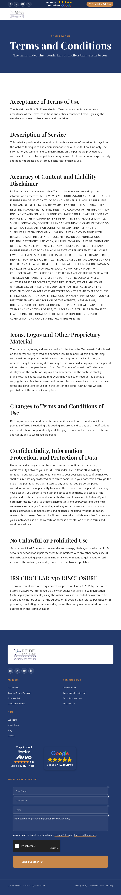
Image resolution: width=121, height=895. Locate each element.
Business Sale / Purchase (19, 693)
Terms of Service (96, 885)
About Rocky (13, 725)
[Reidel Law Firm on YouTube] (22, 4)
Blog (10, 730)
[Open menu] (109, 14)
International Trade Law (74, 693)
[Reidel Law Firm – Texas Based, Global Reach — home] (17, 14)
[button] (60, 758)
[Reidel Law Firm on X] (16, 4)
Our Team (12, 719)
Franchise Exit (14, 698)
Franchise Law (69, 687)
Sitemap (109, 885)
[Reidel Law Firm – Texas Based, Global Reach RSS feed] (29, 4)
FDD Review (13, 687)
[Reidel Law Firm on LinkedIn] (10, 4)
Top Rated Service (24, 749)
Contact (11, 735)
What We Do (69, 703)
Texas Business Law (72, 698)
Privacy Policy (81, 885)
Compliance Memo (16, 703)
